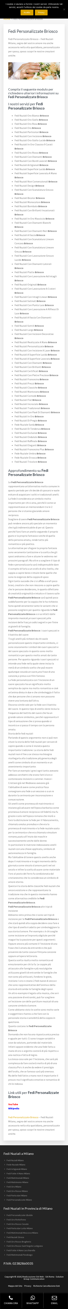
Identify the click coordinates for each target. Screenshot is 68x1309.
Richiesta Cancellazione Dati (46, 1285)
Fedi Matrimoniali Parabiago (20, 1254)
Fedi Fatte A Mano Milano (18, 1173)
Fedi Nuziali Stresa (15, 1237)
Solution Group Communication (44, 1277)
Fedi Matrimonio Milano (17, 1182)
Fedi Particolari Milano (17, 1195)
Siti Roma (49, 1276)
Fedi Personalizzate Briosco (23, 1117)
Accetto (27, 12)
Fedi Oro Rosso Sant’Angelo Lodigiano (25, 1245)
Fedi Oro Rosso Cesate (18, 1224)
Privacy (27, 1285)
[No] (64, 9)
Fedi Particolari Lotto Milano (20, 1228)
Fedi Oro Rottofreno (16, 1219)
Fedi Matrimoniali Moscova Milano (22, 1232)
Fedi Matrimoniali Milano (18, 1177)
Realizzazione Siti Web (33, 1276)
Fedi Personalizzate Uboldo (20, 1215)
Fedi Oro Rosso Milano (17, 1191)
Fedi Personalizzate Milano (19, 1199)
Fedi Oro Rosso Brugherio (19, 1241)
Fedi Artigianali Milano (17, 1169)
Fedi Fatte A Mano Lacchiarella (21, 1250)
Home (6, 18)
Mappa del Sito (15, 1285)
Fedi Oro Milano (14, 1186)
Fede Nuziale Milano (16, 1164)
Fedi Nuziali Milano (15, 1160)
